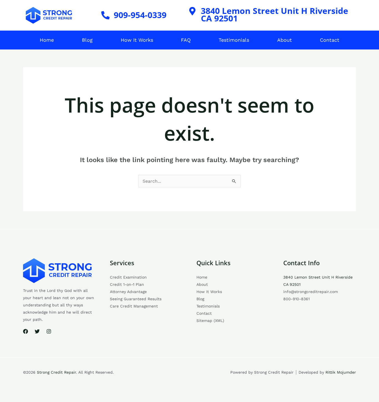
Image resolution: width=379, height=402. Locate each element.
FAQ (186, 40)
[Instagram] (48, 331)
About (284, 40)
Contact (329, 40)
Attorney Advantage (128, 291)
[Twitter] (37, 331)
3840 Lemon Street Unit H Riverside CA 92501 (274, 14)
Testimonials (234, 40)
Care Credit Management (134, 306)
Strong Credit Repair (56, 372)
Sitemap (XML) (210, 320)
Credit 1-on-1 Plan (127, 284)
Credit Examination (128, 277)
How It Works (137, 40)
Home (47, 40)
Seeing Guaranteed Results (135, 299)
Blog (87, 40)
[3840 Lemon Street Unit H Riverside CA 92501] (192, 11)
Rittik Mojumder (340, 372)
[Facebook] (25, 331)
